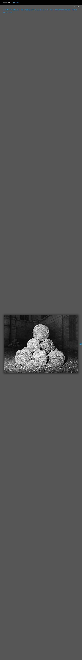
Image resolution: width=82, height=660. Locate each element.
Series (16, 2)
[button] (76, 6)
